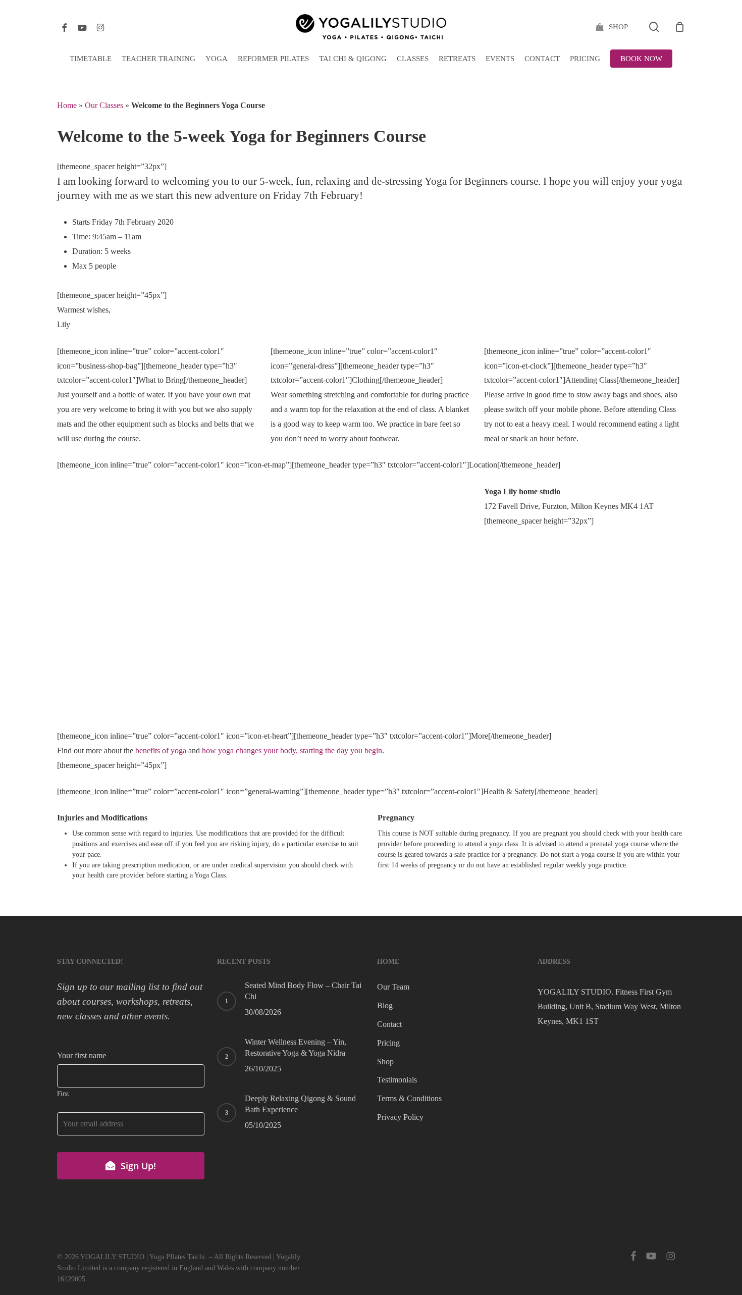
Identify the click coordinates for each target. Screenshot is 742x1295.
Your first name (81, 1055)
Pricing (388, 1043)
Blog (385, 1005)
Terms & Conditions (409, 1098)
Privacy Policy (400, 1117)
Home (67, 105)
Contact (389, 1024)
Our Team (393, 986)
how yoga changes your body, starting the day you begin (292, 750)
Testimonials (397, 1079)
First (63, 1093)
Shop (385, 1061)
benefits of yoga (160, 750)
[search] (654, 27)
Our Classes (104, 105)
